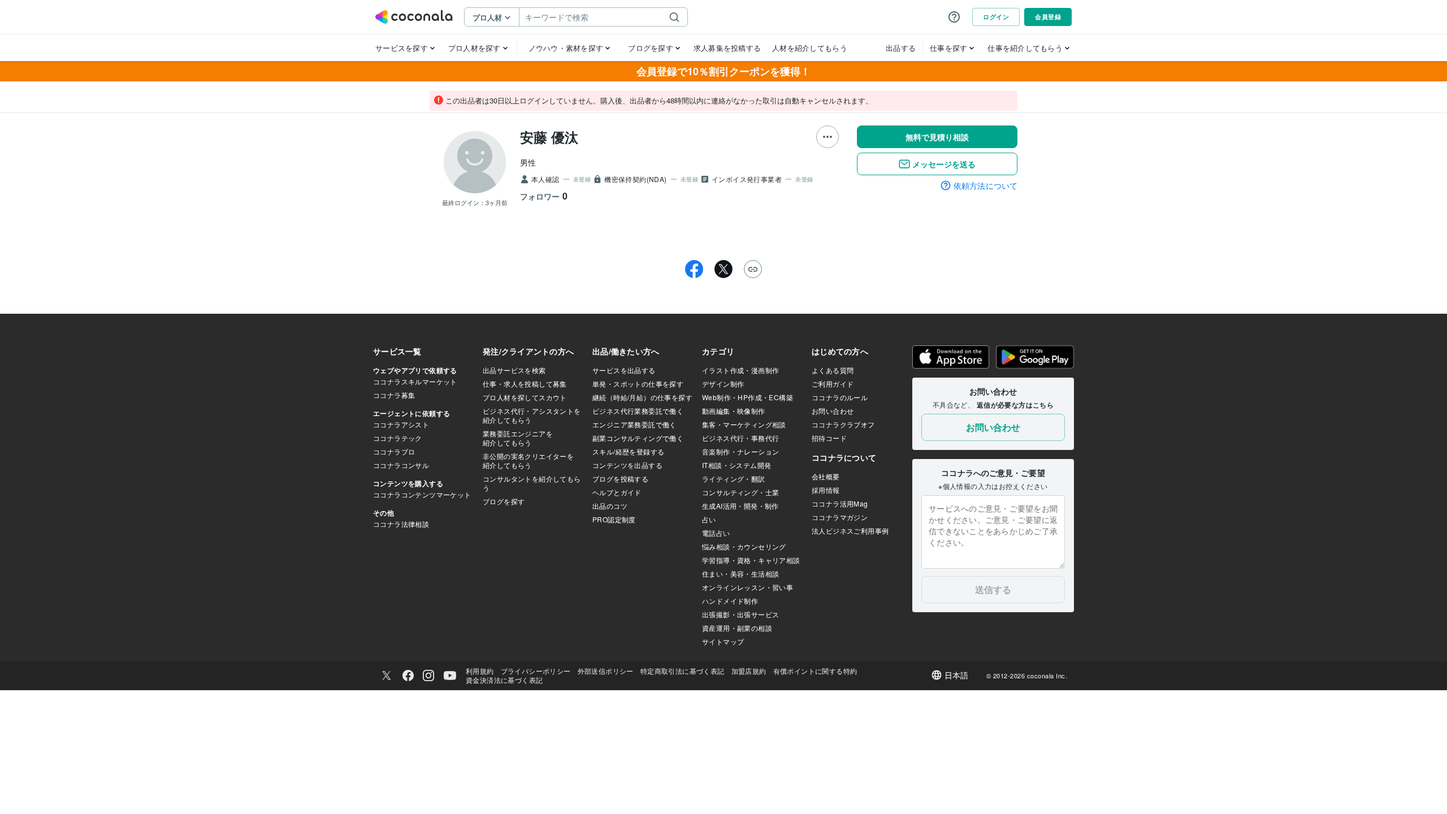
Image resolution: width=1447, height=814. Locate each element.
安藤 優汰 (549, 136)
